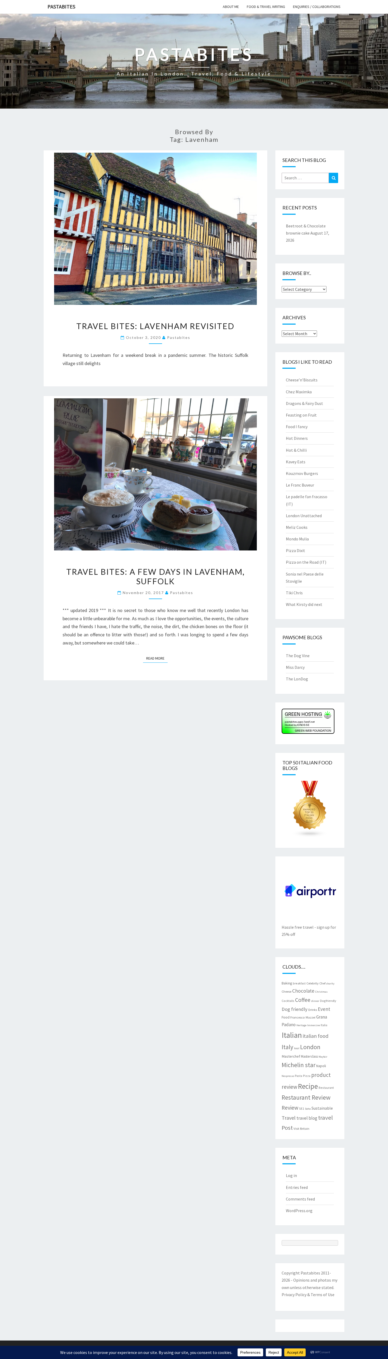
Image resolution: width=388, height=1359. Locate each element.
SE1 (301, 1108)
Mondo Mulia (297, 538)
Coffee (302, 999)
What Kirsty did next (304, 604)
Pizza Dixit (295, 550)
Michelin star (298, 1065)
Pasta (298, 1076)
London (310, 1047)
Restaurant (326, 1088)
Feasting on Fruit (301, 415)
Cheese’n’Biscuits (302, 379)
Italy (287, 1047)
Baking (287, 983)
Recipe (308, 1086)
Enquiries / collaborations (316, 6)
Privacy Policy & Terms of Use (308, 1294)
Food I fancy (296, 426)
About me (231, 6)
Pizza (306, 1076)
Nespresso (288, 1076)
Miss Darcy (295, 667)
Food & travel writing (266, 6)
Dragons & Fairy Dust (304, 403)
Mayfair (323, 1056)
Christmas (321, 991)
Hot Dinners (297, 438)
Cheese (286, 991)
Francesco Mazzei (302, 1017)
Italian (292, 1035)
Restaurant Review (306, 1097)
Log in (291, 1175)
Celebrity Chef (315, 983)
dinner (315, 1001)
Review (290, 1107)
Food (286, 1017)
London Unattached (304, 515)
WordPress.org (299, 1210)
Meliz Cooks (296, 527)
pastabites (178, 337)
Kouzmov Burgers (302, 473)
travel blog (306, 1118)
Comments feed (300, 1199)
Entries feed (297, 1187)
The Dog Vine (298, 655)
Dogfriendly (328, 1001)
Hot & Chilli (296, 450)
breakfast (299, 983)
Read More (157, 658)
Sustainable (322, 1108)
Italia (324, 1025)
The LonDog (297, 678)
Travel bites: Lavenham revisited (155, 326)
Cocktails (288, 1001)
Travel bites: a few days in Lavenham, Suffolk (155, 576)
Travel (289, 1117)
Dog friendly (294, 1009)
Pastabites (61, 6)
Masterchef (291, 1056)
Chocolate (303, 991)
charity (330, 983)
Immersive (313, 1025)
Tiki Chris (294, 592)
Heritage (301, 1025)
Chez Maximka (299, 391)
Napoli (321, 1065)
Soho (308, 1108)
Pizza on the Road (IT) (306, 562)
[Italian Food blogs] (310, 810)
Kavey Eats (295, 461)
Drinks (312, 1009)
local (296, 1048)
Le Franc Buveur (300, 485)
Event (324, 1009)
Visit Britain (301, 1128)
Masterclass (309, 1056)
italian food (315, 1036)
